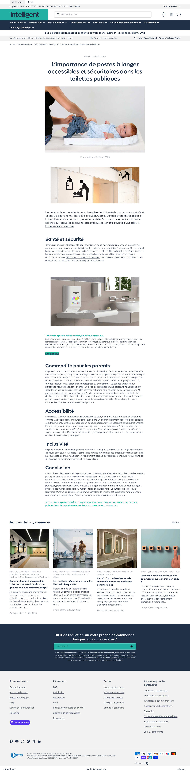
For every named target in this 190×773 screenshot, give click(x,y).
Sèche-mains (16, 22)
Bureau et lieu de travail (156, 721)
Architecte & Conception (156, 695)
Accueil (12, 44)
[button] (179, 14)
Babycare (50, 492)
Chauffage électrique (20, 27)
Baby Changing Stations (95, 56)
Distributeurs (35, 22)
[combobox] (102, 14)
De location (59, 697)
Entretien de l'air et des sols (124, 22)
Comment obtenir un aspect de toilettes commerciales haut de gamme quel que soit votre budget (28, 584)
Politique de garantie (114, 702)
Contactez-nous (18, 687)
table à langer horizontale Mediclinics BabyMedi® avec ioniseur (76, 339)
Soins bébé (98, 22)
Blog (12, 702)
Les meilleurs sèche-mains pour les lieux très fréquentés (72, 583)
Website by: (141, 763)
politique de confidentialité (66, 713)
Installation (58, 692)
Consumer (17, 2)
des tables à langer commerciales (83, 257)
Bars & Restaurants (153, 732)
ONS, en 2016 (85, 432)
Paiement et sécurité (114, 692)
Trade (31, 2)
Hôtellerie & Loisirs (152, 726)
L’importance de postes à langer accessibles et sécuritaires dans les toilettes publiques (67, 44)
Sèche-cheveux (56, 22)
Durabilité (14, 713)
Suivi (55, 702)
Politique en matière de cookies (69, 707)
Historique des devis (114, 687)
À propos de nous (19, 692)
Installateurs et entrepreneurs (159, 701)
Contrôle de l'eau (78, 22)
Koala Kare (103, 489)
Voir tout (176, 522)
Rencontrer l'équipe (19, 697)
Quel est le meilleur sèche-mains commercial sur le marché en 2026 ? (160, 579)
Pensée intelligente (25, 44)
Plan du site (59, 718)
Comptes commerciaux (155, 690)
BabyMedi (116, 489)
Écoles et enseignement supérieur (160, 716)
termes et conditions (114, 707)
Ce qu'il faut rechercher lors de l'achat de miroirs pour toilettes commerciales (114, 582)
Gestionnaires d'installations (158, 706)
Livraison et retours (113, 697)
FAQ (55, 687)
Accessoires (150, 22)
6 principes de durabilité (22, 707)
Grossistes (149, 711)
